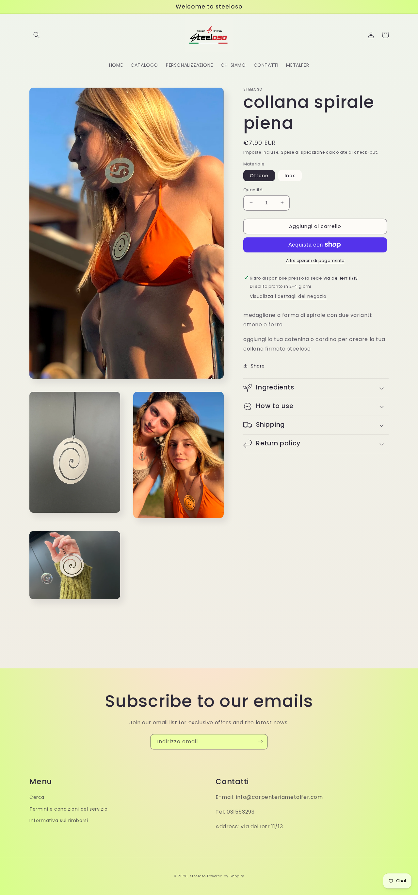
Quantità (253, 190)
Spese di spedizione (303, 152)
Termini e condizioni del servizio (68, 809)
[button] (36, 35)
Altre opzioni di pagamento (315, 260)
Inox (290, 175)
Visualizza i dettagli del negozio (288, 296)
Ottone (259, 175)
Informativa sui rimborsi (58, 820)
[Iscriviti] (260, 741)
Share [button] (258, 365)
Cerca (36, 797)
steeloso (198, 876)
